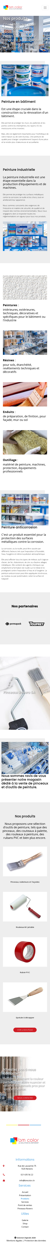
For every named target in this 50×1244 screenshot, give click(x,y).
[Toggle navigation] (45, 7)
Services (25, 1202)
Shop (25, 1223)
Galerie (25, 1220)
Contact (25, 1226)
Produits (25, 1198)
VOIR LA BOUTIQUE (25, 1030)
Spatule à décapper (25, 1017)
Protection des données (35, 1240)
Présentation (25, 1195)
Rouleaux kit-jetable (25, 927)
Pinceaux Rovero (25, 1208)
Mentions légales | (15, 1240)
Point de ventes (25, 1205)
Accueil (25, 1192)
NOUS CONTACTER (25, 1098)
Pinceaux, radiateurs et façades (25, 882)
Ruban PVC (25, 972)
